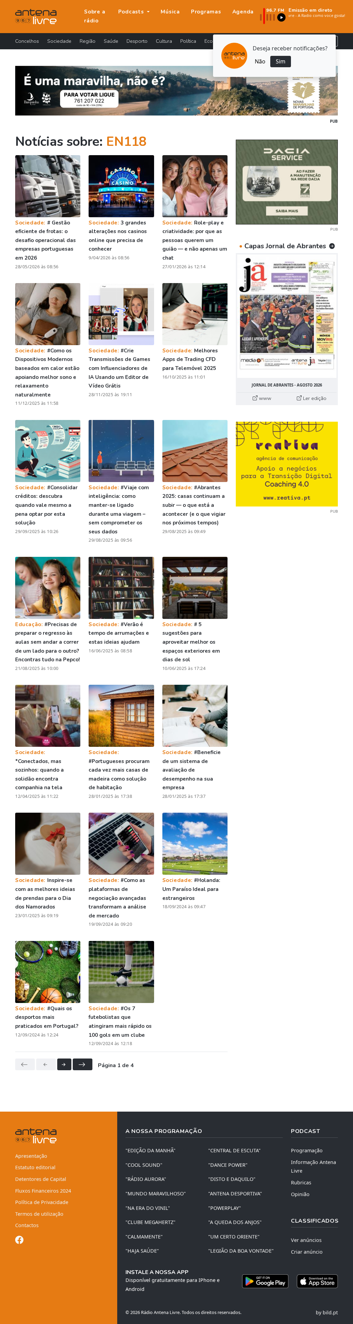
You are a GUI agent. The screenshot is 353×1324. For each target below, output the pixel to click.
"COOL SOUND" (143, 1165)
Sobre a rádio (94, 16)
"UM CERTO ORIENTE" (234, 1236)
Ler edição (314, 398)
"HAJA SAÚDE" (142, 1250)
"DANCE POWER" (228, 1165)
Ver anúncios (306, 1240)
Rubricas (301, 1182)
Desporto (137, 41)
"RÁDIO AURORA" (145, 1179)
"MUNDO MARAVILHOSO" (155, 1193)
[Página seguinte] (64, 1064)
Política (188, 41)
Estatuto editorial (35, 1167)
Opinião (300, 1194)
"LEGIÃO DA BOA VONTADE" (241, 1250)
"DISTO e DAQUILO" (231, 1179)
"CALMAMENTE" (144, 1236)
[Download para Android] (265, 1281)
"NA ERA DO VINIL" (147, 1208)
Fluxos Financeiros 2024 (43, 1190)
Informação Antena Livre (313, 1166)
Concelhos (27, 41)
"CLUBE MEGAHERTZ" (150, 1222)
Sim (280, 61)
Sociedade (59, 41)
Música (170, 11)
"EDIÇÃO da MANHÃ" (150, 1150)
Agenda (243, 11)
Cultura (164, 41)
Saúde (111, 41)
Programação (307, 1150)
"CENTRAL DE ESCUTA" (234, 1150)
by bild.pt (327, 1312)
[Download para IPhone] (317, 1281)
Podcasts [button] (132, 11)
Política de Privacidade (41, 1202)
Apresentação (31, 1156)
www (264, 398)
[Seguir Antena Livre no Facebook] (19, 1241)
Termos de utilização (39, 1214)
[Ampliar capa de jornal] (286, 316)
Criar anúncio (307, 1251)
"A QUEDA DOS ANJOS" (235, 1222)
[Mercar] (287, 181)
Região (87, 41)
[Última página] (82, 1064)
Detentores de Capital (40, 1179)
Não (260, 61)
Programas (206, 11)
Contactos (27, 1225)
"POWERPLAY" (224, 1208)
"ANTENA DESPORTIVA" (235, 1193)
